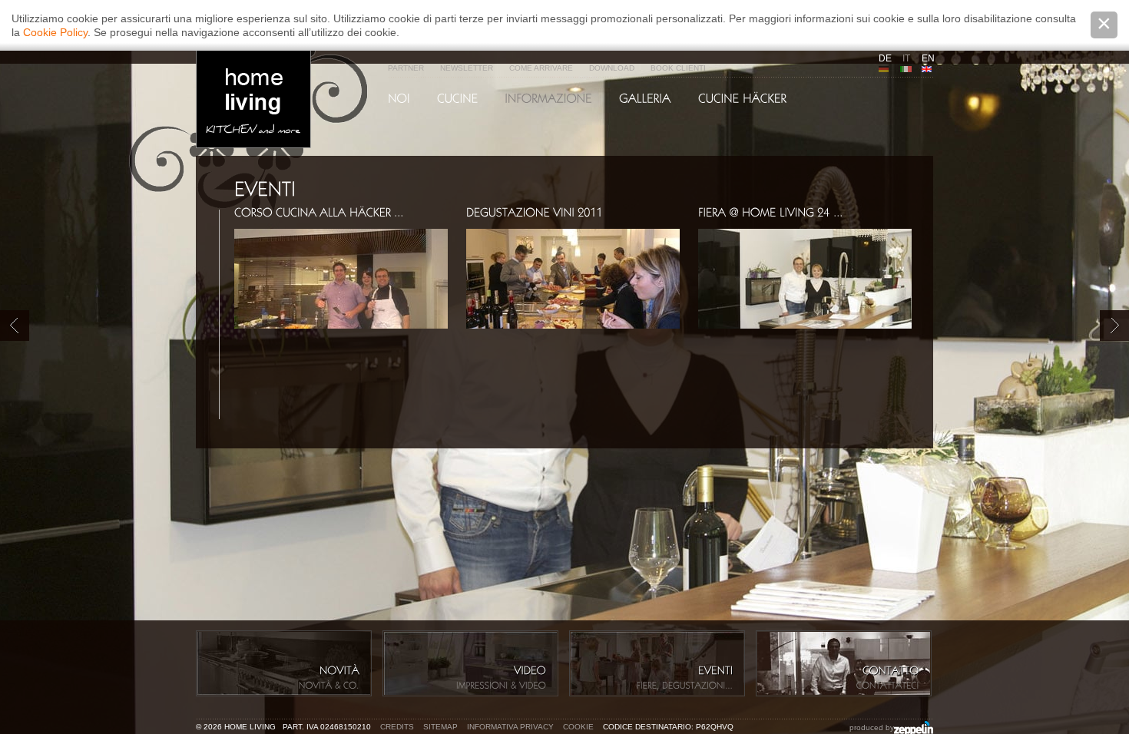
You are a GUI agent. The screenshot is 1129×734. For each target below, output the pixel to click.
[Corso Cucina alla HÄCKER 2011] (319, 211)
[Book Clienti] (645, 98)
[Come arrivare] (548, 98)
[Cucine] (457, 98)
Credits (397, 726)
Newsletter (466, 68)
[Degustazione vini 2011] (534, 211)
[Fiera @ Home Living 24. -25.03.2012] (770, 211)
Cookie (578, 726)
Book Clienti (678, 68)
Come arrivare (541, 68)
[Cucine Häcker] (742, 98)
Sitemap (440, 726)
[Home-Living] (399, 98)
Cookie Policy (55, 32)
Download (611, 68)
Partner (406, 68)
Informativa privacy (510, 726)
